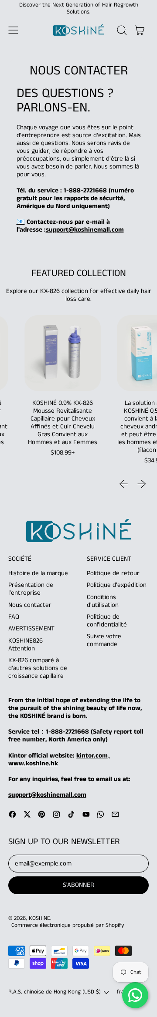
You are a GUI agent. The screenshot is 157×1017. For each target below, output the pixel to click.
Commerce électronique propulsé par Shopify (67, 925)
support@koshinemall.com (85, 229)
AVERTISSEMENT (31, 628)
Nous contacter (29, 605)
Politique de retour (113, 573)
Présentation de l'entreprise (30, 588)
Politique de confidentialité (107, 620)
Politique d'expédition (117, 584)
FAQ (13, 616)
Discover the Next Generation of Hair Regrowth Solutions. (78, 8)
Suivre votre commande (104, 640)
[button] (122, 30)
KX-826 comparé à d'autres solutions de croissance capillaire (37, 668)
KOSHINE (39, 918)
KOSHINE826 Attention (25, 644)
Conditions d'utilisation (103, 601)
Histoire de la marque (38, 573)
